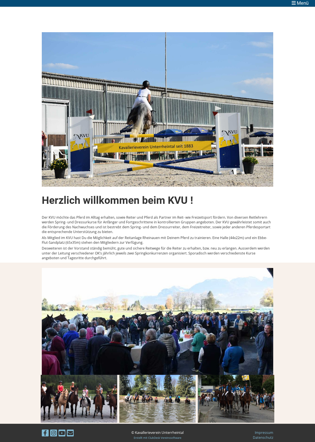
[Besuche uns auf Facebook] (45, 433)
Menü (302, 3)
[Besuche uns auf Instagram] (53, 433)
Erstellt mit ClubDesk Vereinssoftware (157, 438)
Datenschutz (263, 437)
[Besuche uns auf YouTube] (61, 433)
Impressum (264, 432)
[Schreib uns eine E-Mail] (70, 433)
